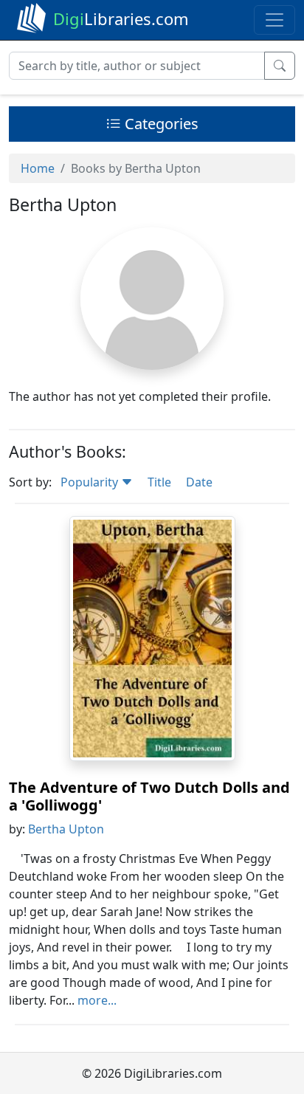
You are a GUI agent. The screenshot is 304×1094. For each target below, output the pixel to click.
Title (159, 482)
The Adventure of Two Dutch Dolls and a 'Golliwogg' (149, 796)
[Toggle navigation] (274, 20)
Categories (159, 124)
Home (38, 168)
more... (97, 1000)
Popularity (91, 482)
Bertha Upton (66, 829)
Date (199, 482)
